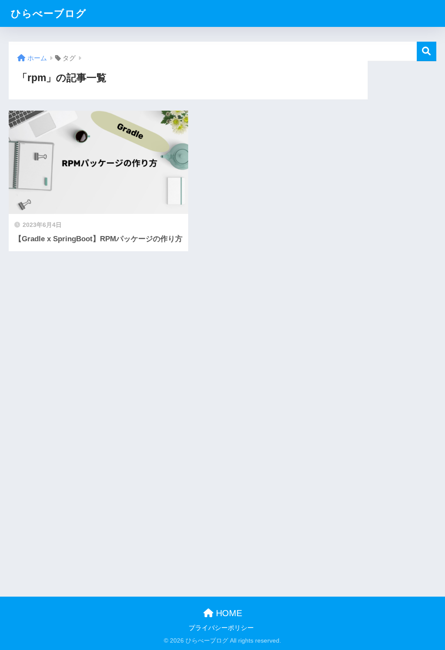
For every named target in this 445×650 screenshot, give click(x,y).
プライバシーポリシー (221, 627)
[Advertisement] (402, 191)
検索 (426, 51)
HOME (227, 613)
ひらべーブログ (48, 13)
